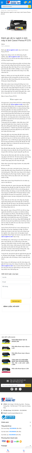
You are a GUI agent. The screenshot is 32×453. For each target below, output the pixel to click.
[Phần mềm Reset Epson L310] (6, 370)
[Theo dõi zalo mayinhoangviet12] (16, 389)
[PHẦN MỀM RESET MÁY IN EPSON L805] (6, 341)
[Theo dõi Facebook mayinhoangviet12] (12, 389)
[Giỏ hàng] (28, 2)
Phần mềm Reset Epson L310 (20, 368)
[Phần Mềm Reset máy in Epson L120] (6, 348)
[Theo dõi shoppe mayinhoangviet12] (20, 389)
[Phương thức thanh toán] (11, 441)
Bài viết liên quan (8, 337)
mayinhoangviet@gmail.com (15, 413)
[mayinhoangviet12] (13, 2)
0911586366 (15, 410)
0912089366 (23, 410)
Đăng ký (28, 385)
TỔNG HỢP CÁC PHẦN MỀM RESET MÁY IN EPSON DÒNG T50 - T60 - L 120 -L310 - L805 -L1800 (21, 362)
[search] (29, 6)
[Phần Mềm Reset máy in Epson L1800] (6, 354)
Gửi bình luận (16, 301)
